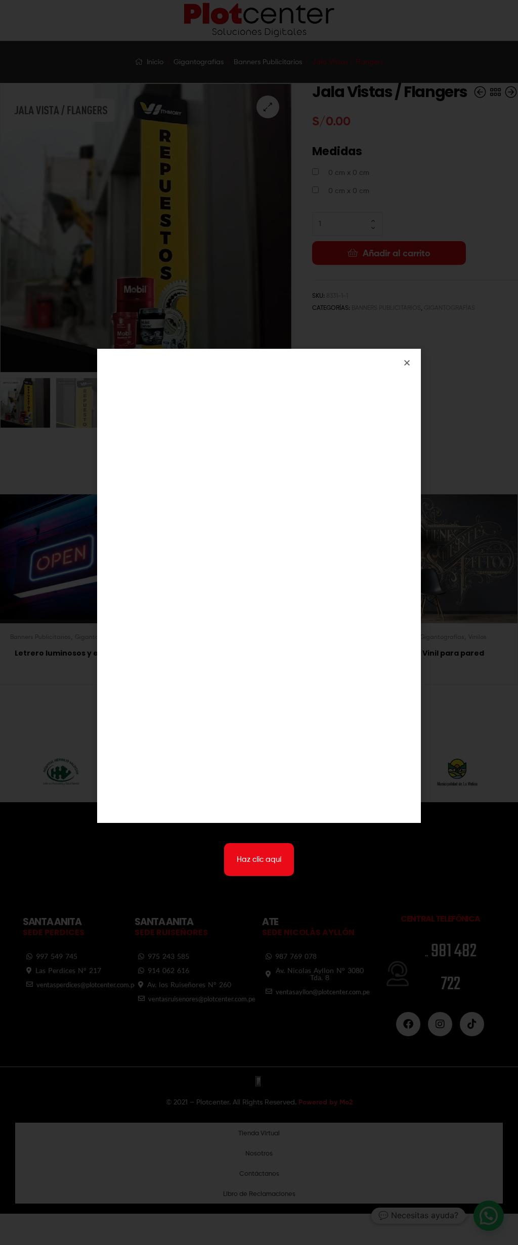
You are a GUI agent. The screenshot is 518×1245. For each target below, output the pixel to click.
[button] (407, 362)
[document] (259, 622)
